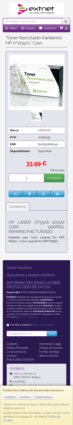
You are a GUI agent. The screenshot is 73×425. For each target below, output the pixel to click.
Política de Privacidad (27, 317)
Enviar (52, 333)
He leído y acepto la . (32, 324)
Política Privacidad (17, 347)
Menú (12, 28)
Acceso (29, 28)
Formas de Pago (49, 351)
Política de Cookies (51, 347)
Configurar (10, 397)
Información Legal (50, 343)
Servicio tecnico (49, 355)
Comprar (54, 178)
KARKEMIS (44, 130)
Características (17, 206)
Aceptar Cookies (43, 397)
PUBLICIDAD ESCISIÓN (20, 359)
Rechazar (25, 397)
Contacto (49, 28)
